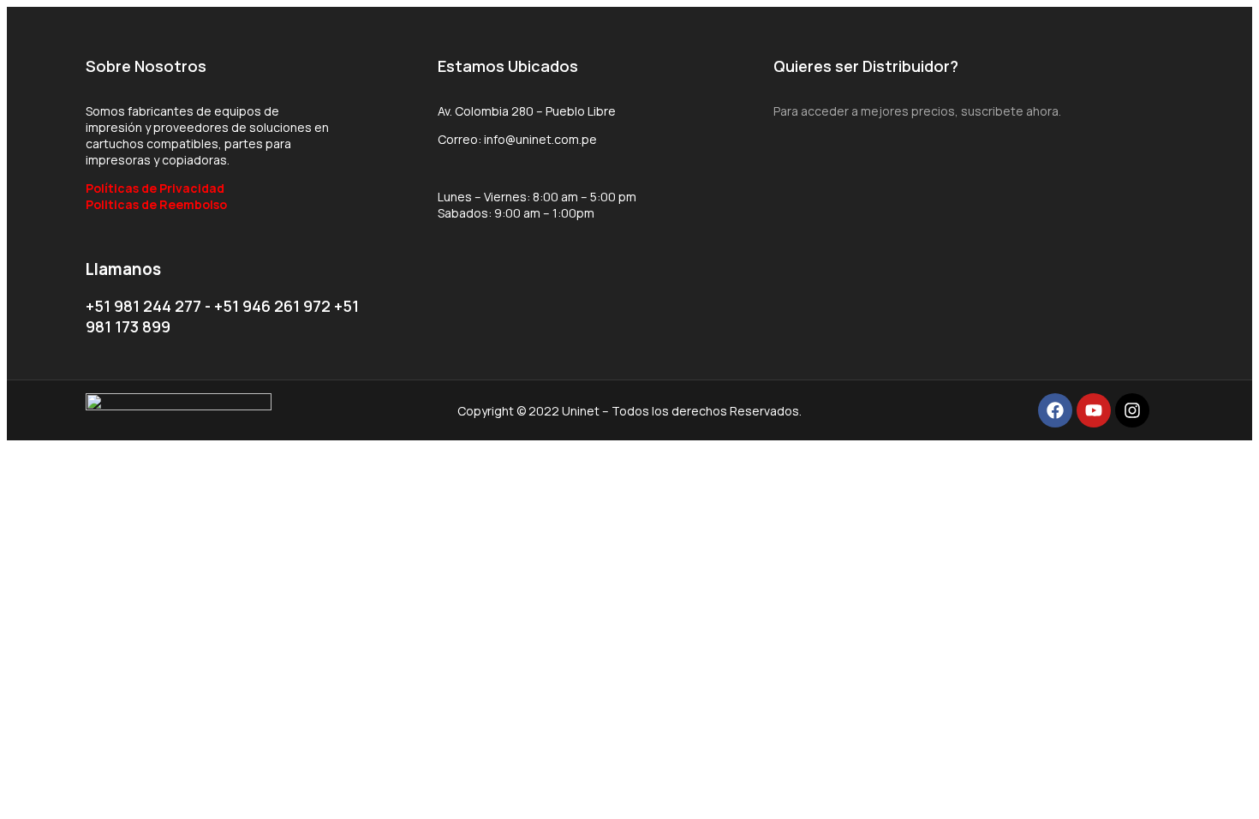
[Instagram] (1132, 410)
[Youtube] (1094, 410)
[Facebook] (1055, 410)
